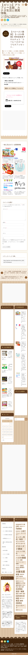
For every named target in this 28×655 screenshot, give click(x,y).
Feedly (5, 20)
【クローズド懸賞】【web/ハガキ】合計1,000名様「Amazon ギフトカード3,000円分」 (7, 193)
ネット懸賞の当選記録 (7, 531)
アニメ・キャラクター (21, 534)
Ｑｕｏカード (20, 606)
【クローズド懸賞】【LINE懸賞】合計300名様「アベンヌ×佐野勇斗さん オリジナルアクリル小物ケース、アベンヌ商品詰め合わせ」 (19, 179)
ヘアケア (17, 565)
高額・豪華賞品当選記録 (7, 542)
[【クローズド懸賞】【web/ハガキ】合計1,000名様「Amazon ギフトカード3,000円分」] (8, 190)
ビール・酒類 (19, 560)
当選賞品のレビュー (7, 538)
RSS (2, 20)
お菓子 (23, 531)
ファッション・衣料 (21, 563)
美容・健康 (20, 591)
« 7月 (3, 440)
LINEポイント (22, 526)
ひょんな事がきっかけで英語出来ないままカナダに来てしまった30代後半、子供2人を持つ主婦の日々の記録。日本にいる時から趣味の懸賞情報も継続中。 (14, 646)
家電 (17, 574)
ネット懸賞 (5, 557)
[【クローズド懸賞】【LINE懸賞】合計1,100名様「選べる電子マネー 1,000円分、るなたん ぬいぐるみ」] (20, 158)
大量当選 (20, 571)
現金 (17, 587)
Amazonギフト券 (20, 524)
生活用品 (19, 589)
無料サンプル (20, 583)
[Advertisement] (14, 120)
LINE (17, 526)
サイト (4, 233)
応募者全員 (22, 574)
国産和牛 (18, 569)
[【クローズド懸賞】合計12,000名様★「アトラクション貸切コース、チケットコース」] (8, 158)
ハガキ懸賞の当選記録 (7, 534)
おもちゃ (18, 531)
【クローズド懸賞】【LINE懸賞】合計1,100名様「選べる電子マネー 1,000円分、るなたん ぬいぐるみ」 (19, 162)
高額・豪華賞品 (6, 565)
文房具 (17, 576)
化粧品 (21, 565)
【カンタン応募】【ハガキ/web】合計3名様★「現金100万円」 (19, 193)
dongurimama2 (9, 597)
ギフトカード (20, 543)
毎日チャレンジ (19, 581)
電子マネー (22, 598)
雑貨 (13, 55)
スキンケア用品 (20, 552)
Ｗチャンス (19, 610)
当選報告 (4, 523)
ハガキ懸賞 (15, 51)
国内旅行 (22, 567)
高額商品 (19, 603)
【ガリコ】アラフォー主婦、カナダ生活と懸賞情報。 (13, 644)
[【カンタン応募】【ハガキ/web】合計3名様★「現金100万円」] (20, 190)
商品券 (17, 567)
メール (5, 228)
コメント (5, 209)
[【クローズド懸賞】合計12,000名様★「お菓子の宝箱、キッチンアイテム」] (8, 174)
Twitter (19, 529)
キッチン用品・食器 (8, 53)
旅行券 (21, 576)
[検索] (23, 4)
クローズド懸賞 (8, 51)
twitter (8, 20)
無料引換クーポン (20, 585)
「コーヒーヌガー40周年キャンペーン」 (14, 96)
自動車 (20, 593)
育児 (17, 593)
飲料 (21, 601)
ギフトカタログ (20, 541)
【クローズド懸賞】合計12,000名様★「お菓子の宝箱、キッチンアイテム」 (8, 177)
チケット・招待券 (20, 555)
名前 (4, 222)
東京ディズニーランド (20, 578)
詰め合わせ (9, 55)
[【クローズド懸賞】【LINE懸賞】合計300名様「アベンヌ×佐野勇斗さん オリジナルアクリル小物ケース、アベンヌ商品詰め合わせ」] (20, 174)
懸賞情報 (21, 51)
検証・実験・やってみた (7, 572)
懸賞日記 (4, 568)
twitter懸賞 (5, 550)
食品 (17, 601)
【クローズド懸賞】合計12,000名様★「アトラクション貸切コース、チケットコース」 (8, 161)
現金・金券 (21, 587)
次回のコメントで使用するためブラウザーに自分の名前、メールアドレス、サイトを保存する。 (13, 241)
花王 (24, 593)
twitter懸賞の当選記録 (7, 527)
